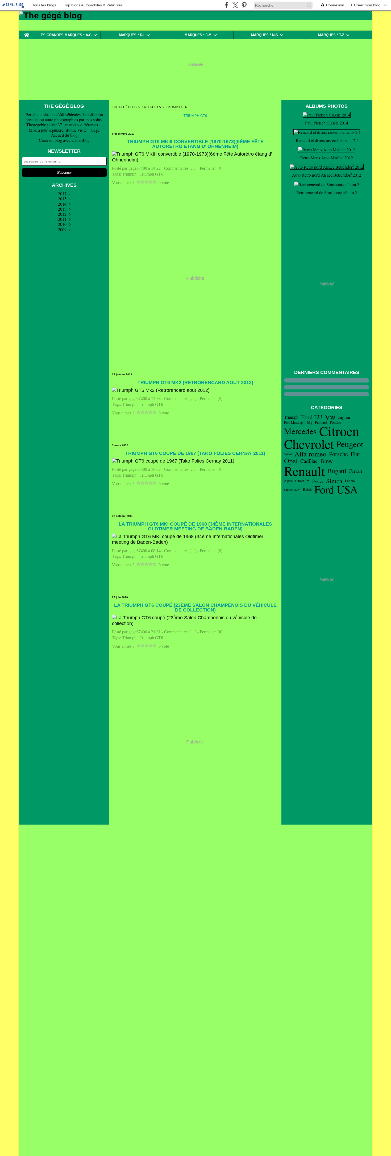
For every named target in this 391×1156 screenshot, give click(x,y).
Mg (309, 422)
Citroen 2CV (292, 489)
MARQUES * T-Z (331, 35)
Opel (291, 460)
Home (26, 33)
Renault (304, 470)
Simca (334, 481)
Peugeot (349, 444)
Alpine (288, 480)
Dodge (317, 481)
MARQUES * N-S (264, 35)
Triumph (291, 417)
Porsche (338, 454)
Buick (307, 489)
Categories (151, 107)
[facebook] (226, 5)
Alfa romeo (310, 453)
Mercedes (300, 431)
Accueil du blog (64, 135)
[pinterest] (244, 5)
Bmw (326, 461)
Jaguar (344, 417)
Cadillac (309, 461)
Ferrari (355, 471)
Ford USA (336, 489)
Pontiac (335, 422)
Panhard (321, 423)
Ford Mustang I (294, 422)
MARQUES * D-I (131, 35)
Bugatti (337, 471)
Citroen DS (302, 480)
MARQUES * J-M (198, 35)
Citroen (339, 431)
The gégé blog (124, 107)
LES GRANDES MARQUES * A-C (65, 35)
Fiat (355, 454)
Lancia (350, 481)
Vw (330, 417)
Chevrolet (309, 444)
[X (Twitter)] (235, 5)
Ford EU (311, 417)
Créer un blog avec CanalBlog (64, 140)
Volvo (288, 453)
